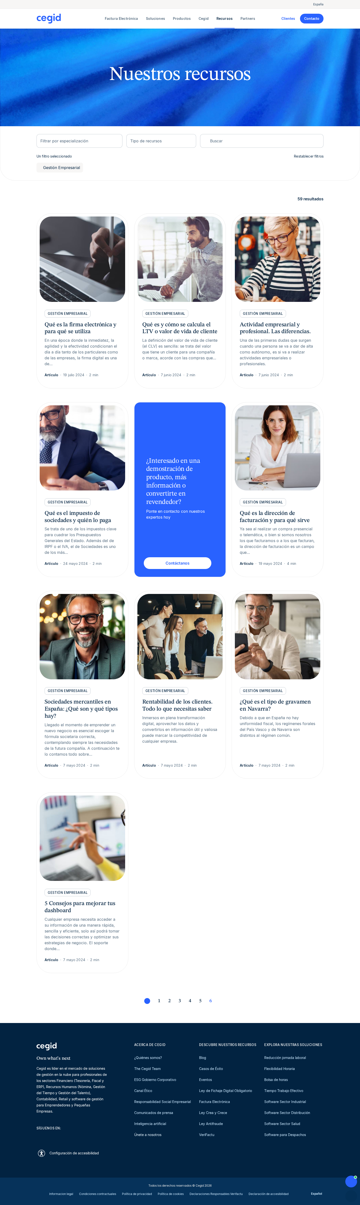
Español (316, 1193)
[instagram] (62, 1136)
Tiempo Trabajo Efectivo (283, 1091)
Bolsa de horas (276, 1080)
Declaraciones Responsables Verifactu (216, 1194)
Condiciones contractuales (97, 1194)
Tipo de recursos (146, 140)
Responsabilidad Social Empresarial (162, 1102)
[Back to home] (69, 18)
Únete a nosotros (147, 1135)
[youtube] (50, 1136)
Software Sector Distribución (287, 1113)
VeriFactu (206, 1135)
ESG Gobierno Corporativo (155, 1080)
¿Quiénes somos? (148, 1058)
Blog (202, 1058)
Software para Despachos (285, 1135)
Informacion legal (61, 1194)
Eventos (205, 1080)
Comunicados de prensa (153, 1113)
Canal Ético (143, 1091)
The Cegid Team (147, 1069)
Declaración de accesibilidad (268, 1194)
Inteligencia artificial (150, 1124)
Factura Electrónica (214, 1102)
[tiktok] (74, 1136)
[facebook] (86, 1136)
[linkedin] (38, 1136)
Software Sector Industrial (285, 1102)
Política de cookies (171, 1194)
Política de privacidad (137, 1194)
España (318, 4)
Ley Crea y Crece (213, 1113)
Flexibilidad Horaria (279, 1069)
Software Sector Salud (282, 1124)
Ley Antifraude (211, 1124)
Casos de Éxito (211, 1069)
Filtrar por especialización (64, 140)
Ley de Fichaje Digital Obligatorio (225, 1091)
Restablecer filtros (309, 156)
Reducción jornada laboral (285, 1058)
